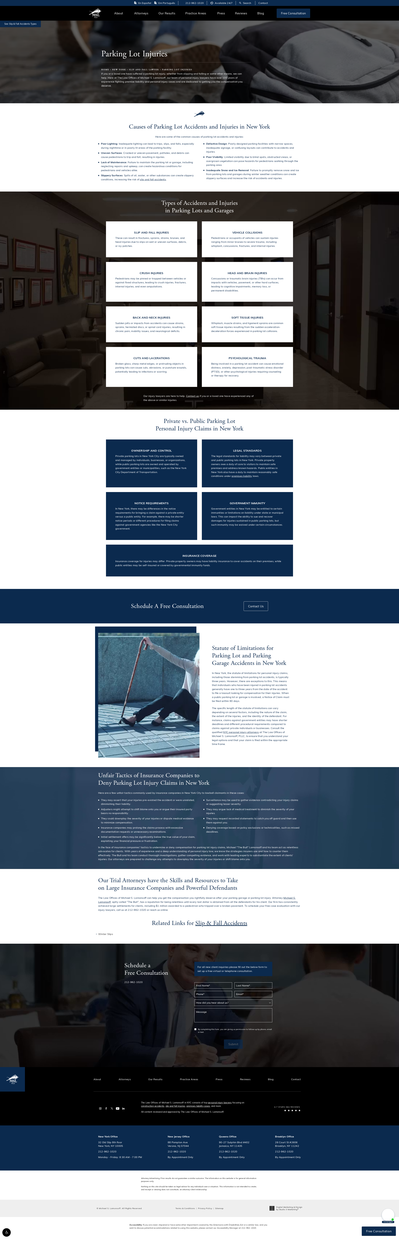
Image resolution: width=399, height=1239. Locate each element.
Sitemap (219, 1208)
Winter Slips (105, 934)
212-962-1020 (248, 1228)
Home (105, 69)
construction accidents (152, 1106)
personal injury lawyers (220, 1102)
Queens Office (227, 1136)
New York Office (108, 1136)
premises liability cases (198, 1106)
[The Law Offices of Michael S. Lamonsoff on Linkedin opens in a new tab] (123, 1108)
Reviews (241, 13)
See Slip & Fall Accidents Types (20, 23)
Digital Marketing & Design (289, 1208)
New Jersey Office (179, 1136)
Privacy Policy (205, 1208)
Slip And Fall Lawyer (144, 69)
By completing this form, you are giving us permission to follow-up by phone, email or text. (235, 1030)
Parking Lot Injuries (177, 69)
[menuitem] (100, 1108)
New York (119, 69)
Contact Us (256, 606)
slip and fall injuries (175, 1106)
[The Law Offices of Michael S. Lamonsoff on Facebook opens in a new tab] (106, 1108)
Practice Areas (195, 13)
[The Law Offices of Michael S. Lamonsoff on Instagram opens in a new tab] (100, 1108)
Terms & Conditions (185, 1208)
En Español (144, 3)
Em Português (166, 3)
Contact (263, 3)
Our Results (167, 13)
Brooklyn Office (284, 1136)
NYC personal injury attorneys (241, 732)
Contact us (192, 396)
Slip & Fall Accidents (221, 923)
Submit (233, 1044)
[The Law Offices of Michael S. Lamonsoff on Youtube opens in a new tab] (117, 1108)
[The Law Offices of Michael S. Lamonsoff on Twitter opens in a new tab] (112, 1108)
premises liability (242, 476)
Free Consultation (293, 13)
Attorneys (141, 13)
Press (221, 13)
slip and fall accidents (153, 179)
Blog (260, 13)
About (118, 13)
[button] (6, 1232)
